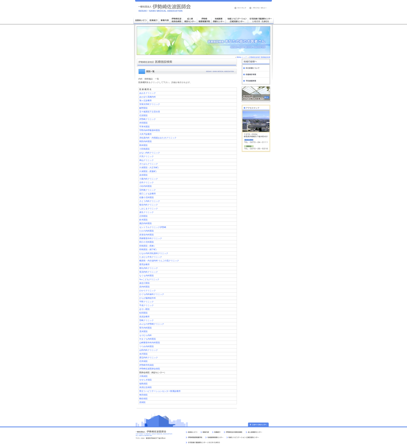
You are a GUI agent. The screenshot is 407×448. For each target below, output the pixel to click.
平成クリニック (146, 305)
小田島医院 (144, 149)
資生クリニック (146, 212)
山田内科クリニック (148, 350)
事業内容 (164, 20)
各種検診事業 (256, 74)
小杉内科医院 (145, 186)
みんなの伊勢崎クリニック (151, 324)
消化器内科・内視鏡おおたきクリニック (157, 138)
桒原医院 (143, 175)
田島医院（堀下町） (148, 249)
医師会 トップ (242, 57)
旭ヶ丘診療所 (145, 100)
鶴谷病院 (143, 399)
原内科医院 (144, 287)
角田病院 (143, 395)
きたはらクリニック (148, 164)
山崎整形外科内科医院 (149, 343)
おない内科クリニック (149, 153)
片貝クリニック (146, 156)
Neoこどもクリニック (149, 279)
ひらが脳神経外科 (147, 298)
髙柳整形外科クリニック (150, 238)
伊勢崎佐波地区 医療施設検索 (259, 57)
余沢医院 (143, 354)
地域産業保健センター (218, 20)
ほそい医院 (144, 309)
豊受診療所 (144, 264)
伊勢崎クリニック (147, 119)
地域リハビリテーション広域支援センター (237, 20)
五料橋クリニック (147, 190)
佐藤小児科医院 (146, 197)
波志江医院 (144, 283)
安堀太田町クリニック (149, 104)
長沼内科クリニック (148, 272)
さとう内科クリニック (149, 201)
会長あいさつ (141, 20)
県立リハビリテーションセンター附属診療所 (160, 391)
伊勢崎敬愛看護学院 (204, 20)
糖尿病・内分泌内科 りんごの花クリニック (159, 261)
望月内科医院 (145, 328)
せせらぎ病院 (145, 380)
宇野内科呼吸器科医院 (149, 130)
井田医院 (143, 123)
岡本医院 (143, 145)
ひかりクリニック (147, 290)
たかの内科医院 (146, 231)
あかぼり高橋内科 (147, 97)
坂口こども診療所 (147, 194)
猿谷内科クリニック (148, 205)
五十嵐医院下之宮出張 (149, 112)
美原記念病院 (145, 387)
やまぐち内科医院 (147, 339)
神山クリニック (146, 160)
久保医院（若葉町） (148, 171)
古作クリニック (146, 182)
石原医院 (143, 115)
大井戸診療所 (145, 134)
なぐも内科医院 (146, 276)
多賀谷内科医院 (146, 235)
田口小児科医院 (146, 242)
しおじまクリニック (148, 209)
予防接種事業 (256, 81)
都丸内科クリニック (148, 268)
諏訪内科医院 (145, 223)
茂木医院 (143, 331)
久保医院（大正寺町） (149, 167)
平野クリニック (146, 302)
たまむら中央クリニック (150, 257)
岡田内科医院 (145, 141)
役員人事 (153, 20)
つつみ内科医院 (146, 346)
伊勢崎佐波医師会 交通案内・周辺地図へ (256, 107)
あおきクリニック (147, 93)
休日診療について (256, 68)
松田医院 (143, 313)
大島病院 (143, 376)
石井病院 (143, 361)
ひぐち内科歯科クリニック (151, 294)
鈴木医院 (143, 220)
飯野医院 (143, 108)
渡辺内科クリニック (148, 357)
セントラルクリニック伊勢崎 (152, 227)
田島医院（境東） (147, 246)
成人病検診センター (190, 20)
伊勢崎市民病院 (146, 365)
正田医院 (143, 216)
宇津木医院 (144, 127)
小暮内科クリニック (148, 179)
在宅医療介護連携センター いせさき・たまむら (260, 20)
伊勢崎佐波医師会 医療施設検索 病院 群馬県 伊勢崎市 (164, 8)
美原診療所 (144, 317)
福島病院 (143, 384)
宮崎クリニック (146, 320)
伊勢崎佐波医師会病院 (176, 20)
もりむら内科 (145, 335)
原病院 (142, 402)
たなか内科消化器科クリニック (153, 253)
